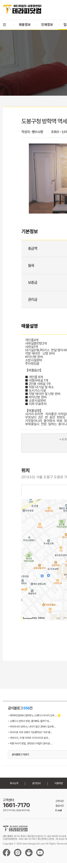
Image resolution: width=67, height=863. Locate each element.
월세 (31, 265)
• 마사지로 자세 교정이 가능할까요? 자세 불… (30, 732)
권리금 (32, 299)
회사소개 (14, 783)
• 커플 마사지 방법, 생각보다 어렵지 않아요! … (30, 743)
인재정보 (47, 25)
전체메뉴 (4, 24)
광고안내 (36, 783)
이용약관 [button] (59, 783)
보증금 (32, 282)
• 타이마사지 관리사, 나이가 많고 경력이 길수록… (31, 726)
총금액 (32, 248)
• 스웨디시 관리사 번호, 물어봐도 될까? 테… (29, 721)
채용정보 (25, 25)
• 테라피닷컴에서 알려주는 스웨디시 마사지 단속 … (32, 715)
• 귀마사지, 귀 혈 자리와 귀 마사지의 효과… (29, 737)
